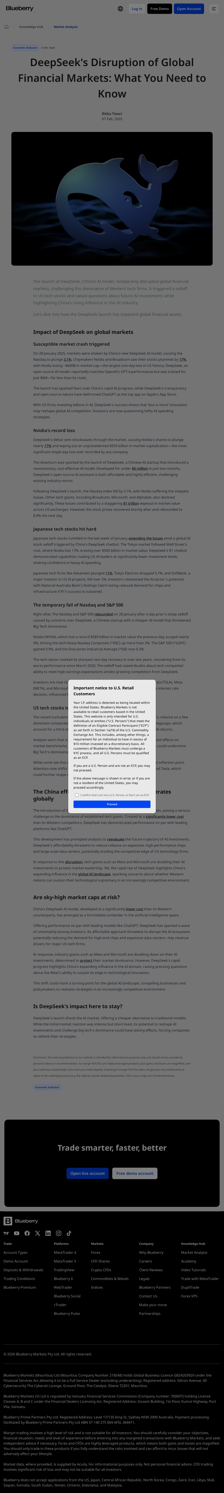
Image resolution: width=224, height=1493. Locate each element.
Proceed (112, 804)
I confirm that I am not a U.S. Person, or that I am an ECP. (114, 795)
